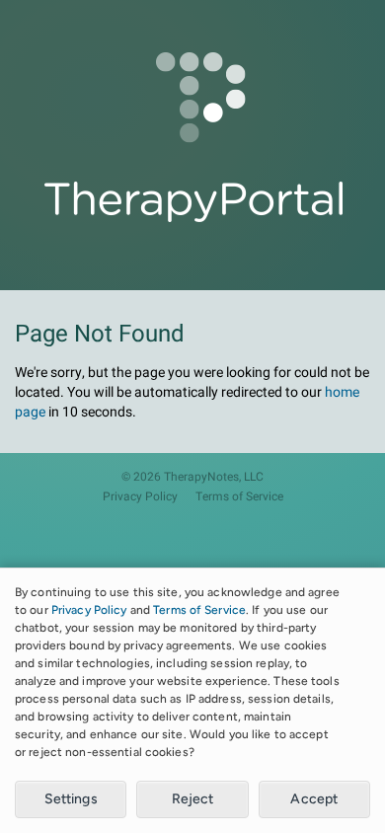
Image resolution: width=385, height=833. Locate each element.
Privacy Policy (140, 497)
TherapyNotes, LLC (214, 477)
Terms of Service (239, 497)
